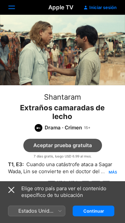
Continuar (93, 211)
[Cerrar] (11, 190)
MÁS (113, 172)
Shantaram (62, 97)
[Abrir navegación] (15, 7)
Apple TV (60, 7)
